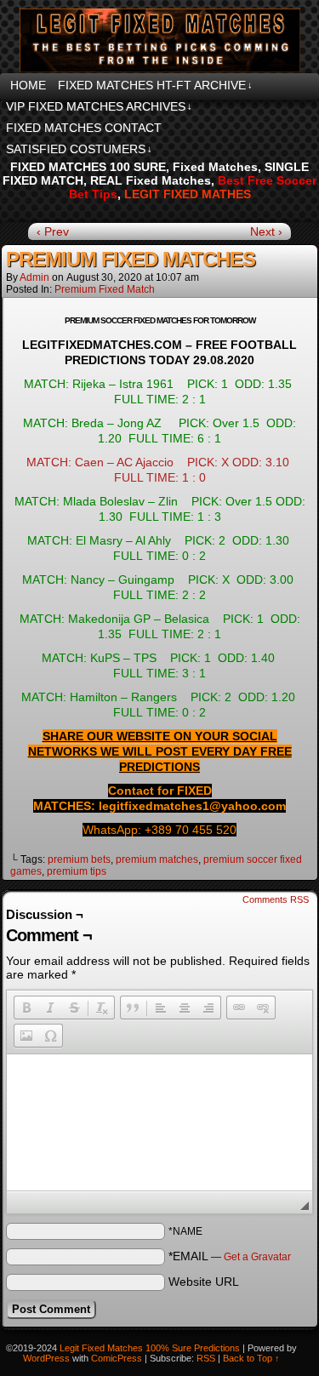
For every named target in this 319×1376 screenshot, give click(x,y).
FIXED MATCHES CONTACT (84, 127)
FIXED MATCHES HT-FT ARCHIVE (155, 85)
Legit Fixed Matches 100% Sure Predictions (150, 1348)
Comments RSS (275, 899)
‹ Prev (53, 231)
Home (28, 85)
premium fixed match (104, 289)
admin (34, 277)
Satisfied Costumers (79, 149)
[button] (26, 1007)
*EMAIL (229, 1256)
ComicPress (116, 1358)
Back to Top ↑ (251, 1358)
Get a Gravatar (257, 1257)
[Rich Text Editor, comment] (159, 1122)
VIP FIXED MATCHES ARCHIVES (99, 106)
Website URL (203, 1281)
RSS (206, 1358)
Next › (266, 231)
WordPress (46, 1358)
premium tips (76, 871)
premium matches (157, 859)
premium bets (79, 859)
